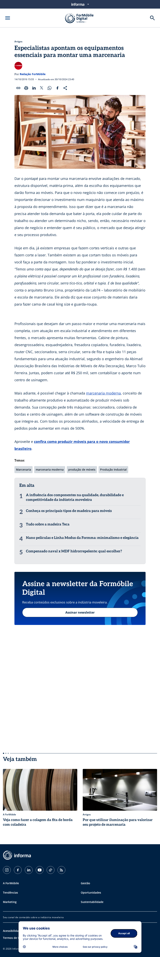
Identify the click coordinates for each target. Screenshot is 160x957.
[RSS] (61, 870)
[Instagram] (7, 870)
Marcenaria (23, 469)
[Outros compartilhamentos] (65, 88)
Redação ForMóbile (32, 74)
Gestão (85, 883)
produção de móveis (81, 469)
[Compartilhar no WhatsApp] (49, 88)
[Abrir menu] (7, 18)
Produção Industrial (113, 469)
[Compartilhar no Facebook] (57, 88)
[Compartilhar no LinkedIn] (34, 88)
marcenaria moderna (103, 393)
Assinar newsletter (80, 612)
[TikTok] (50, 870)
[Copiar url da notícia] (18, 88)
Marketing (10, 902)
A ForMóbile (11, 883)
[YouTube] (40, 870)
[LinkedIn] (29, 870)
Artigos (18, 41)
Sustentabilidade (92, 902)
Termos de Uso (13, 938)
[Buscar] (152, 18)
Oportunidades (91, 892)
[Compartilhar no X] (42, 88)
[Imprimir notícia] (26, 88)
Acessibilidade (12, 931)
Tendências (10, 892)
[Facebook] (18, 870)
